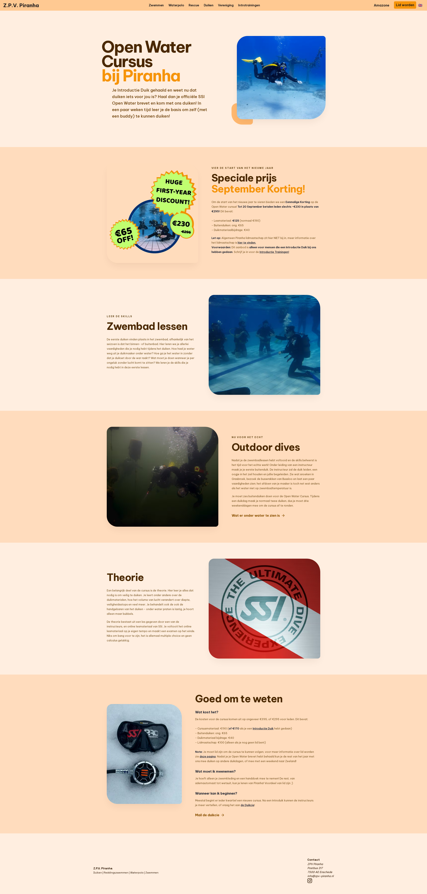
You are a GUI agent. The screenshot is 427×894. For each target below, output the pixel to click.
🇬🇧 (420, 5)
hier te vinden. (247, 242)
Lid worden (405, 5)
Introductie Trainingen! (274, 252)
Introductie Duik (263, 728)
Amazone (381, 5)
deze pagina (208, 756)
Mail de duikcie (210, 815)
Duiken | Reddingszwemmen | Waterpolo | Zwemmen (125, 872)
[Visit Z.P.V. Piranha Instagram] (320, 880)
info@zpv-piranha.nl (320, 876)
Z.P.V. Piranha (21, 5)
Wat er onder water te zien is (258, 515)
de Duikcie (247, 805)
